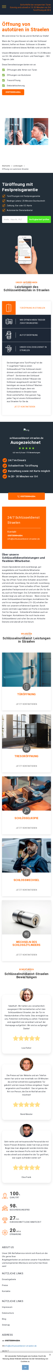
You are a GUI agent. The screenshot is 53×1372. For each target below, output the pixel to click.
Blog (4, 1319)
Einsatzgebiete (9, 1279)
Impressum (7, 1307)
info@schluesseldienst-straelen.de (23, 539)
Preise (5, 1285)
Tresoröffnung (26, 756)
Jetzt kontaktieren (24, 407)
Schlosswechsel (27, 880)
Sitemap (6, 1325)
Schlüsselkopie (26, 818)
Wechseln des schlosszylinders (26, 943)
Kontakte (6, 1291)
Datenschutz (8, 1313)
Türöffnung (26, 694)
